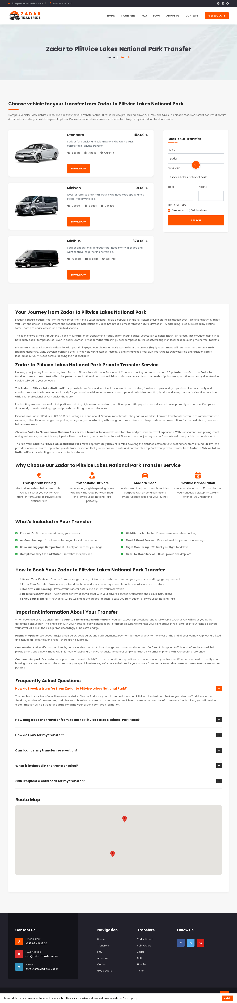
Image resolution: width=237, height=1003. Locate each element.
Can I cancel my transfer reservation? (46, 750)
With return (199, 210)
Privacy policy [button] (130, 998)
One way (178, 210)
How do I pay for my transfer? (39, 735)
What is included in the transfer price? (46, 765)
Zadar (140, 952)
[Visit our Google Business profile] (200, 943)
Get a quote (216, 15)
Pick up (172, 150)
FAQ (144, 15)
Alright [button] (227, 998)
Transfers (128, 15)
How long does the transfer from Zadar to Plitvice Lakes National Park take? (77, 720)
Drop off (174, 168)
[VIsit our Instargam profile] (190, 943)
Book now (78, 168)
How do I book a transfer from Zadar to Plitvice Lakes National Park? (71, 688)
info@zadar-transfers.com (27, 3)
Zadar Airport (145, 939)
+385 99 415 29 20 (62, 3)
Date (171, 187)
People (202, 187)
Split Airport (144, 945)
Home (111, 15)
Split (139, 958)
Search (196, 220)
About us (172, 15)
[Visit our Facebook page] (181, 943)
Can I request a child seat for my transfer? (50, 781)
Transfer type (177, 205)
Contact (191, 15)
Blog (156, 15)
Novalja (141, 964)
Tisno (140, 970)
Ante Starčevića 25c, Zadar (42, 969)
